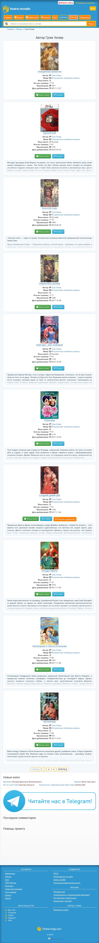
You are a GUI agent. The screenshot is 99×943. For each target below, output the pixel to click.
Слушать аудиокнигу (66, 519)
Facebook (12, 913)
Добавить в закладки (86, 2)
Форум (8, 898)
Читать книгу (43, 95)
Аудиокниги (85, 17)
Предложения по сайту (63, 876)
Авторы (46, 17)
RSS (10, 920)
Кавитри (77, 781)
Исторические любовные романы (66, 78)
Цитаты (8, 895)
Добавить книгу (66, 2)
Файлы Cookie (59, 879)
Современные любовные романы (66, 139)
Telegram (12, 918)
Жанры (19, 17)
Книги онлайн (20, 8)
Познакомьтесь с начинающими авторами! (71, 894)
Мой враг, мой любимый (49, 344)
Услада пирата (49, 570)
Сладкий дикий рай (49, 495)
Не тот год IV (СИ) (10, 784)
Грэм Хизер (56, 75)
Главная (8, 17)
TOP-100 (73, 17)
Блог (55, 17)
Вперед (62, 769)
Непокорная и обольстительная (49, 646)
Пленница (49, 420)
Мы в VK (11, 910)
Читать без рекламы (13, 889)
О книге (59, 95)
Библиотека (33, 17)
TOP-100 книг (10, 882)
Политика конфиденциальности (66, 882)
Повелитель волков (49, 283)
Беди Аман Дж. (88, 781)
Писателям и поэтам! (62, 901)
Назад (35, 769)
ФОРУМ (63, 17)
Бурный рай (49, 132)
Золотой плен (49, 208)
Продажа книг (59, 891)
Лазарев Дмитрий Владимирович (26, 781)
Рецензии (9, 886)
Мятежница (49, 721)
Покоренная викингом (49, 71)
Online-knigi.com (51, 929)
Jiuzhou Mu (80, 784)
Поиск (91, 23)
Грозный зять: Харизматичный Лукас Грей (56, 784)
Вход (93, 8)
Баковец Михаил (27, 784)
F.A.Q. (56, 873)
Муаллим (7, 781)
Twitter (11, 915)
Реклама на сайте (61, 909)
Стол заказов (10, 892)
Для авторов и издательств (64, 898)
